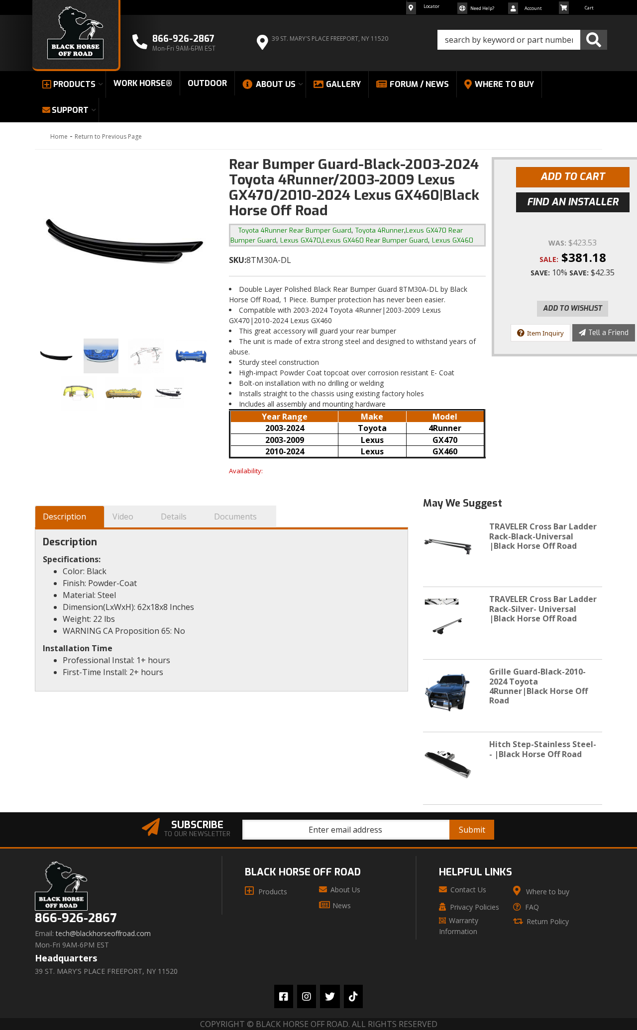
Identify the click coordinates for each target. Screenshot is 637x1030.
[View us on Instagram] (306, 996)
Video (122, 516)
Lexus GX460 (452, 240)
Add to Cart (572, 176)
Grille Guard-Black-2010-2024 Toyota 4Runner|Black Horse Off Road (538, 686)
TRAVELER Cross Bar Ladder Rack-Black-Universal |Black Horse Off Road (543, 536)
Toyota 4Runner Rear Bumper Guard (294, 230)
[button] (522, 40)
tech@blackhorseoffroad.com (103, 933)
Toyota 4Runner (379, 230)
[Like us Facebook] (283, 996)
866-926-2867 (75, 918)
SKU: (237, 260)
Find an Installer (573, 202)
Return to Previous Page (108, 136)
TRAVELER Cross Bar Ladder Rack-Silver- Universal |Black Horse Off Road (543, 608)
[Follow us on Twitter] (330, 996)
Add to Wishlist (572, 308)
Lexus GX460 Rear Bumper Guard (375, 240)
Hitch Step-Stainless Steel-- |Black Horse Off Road (542, 749)
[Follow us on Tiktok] (353, 996)
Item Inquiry (545, 333)
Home (59, 136)
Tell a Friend (608, 333)
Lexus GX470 (300, 240)
